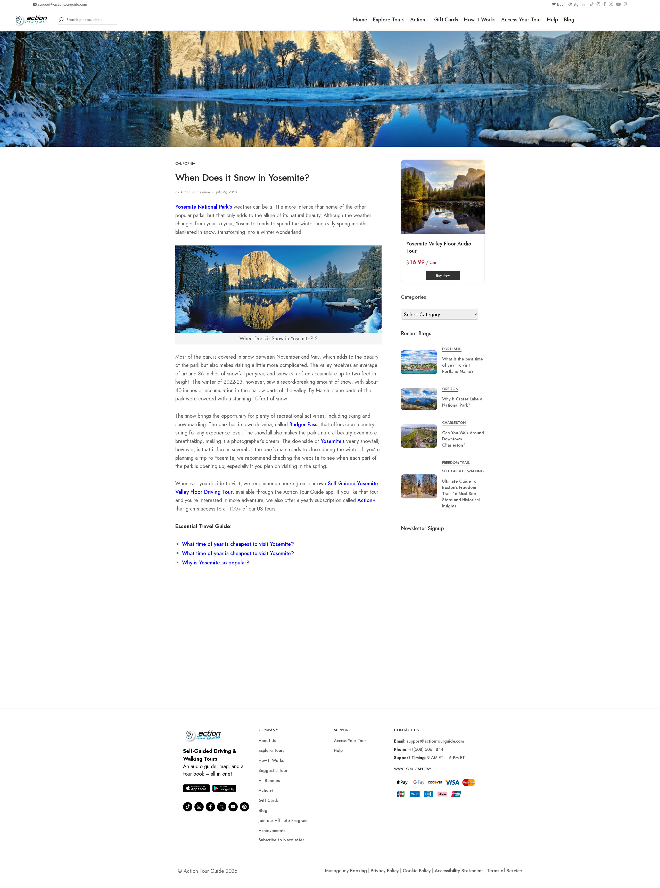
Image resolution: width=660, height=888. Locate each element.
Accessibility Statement (459, 870)
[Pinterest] (625, 4)
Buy (560, 4)
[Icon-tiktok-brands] (187, 806)
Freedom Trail (456, 462)
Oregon (450, 388)
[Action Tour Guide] (32, 19)
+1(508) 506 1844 (426, 749)
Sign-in (579, 4)
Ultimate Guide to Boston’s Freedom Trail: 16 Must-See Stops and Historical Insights (461, 493)
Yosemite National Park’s (203, 207)
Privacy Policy (385, 870)
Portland (451, 348)
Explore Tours (389, 19)
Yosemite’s (333, 441)
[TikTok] (591, 4)
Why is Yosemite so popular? (215, 562)
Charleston (454, 422)
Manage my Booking (346, 870)
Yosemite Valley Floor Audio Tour (438, 247)
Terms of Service (504, 870)
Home (360, 19)
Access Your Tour (521, 19)
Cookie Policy (417, 870)
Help (552, 19)
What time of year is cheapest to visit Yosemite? (238, 544)
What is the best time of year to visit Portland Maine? (462, 365)
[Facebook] (604, 4)
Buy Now (443, 275)
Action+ (419, 19)
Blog (569, 19)
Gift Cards (446, 19)
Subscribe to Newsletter (281, 840)
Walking (475, 471)
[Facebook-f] (210, 806)
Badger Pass (303, 424)
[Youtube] (233, 806)
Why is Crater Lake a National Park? (462, 402)
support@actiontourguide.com (62, 4)
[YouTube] (618, 4)
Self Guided (453, 471)
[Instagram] (598, 4)
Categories (413, 297)
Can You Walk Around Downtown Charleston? (463, 439)
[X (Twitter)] (611, 4)
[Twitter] (221, 806)
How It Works (480, 19)
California (185, 163)
